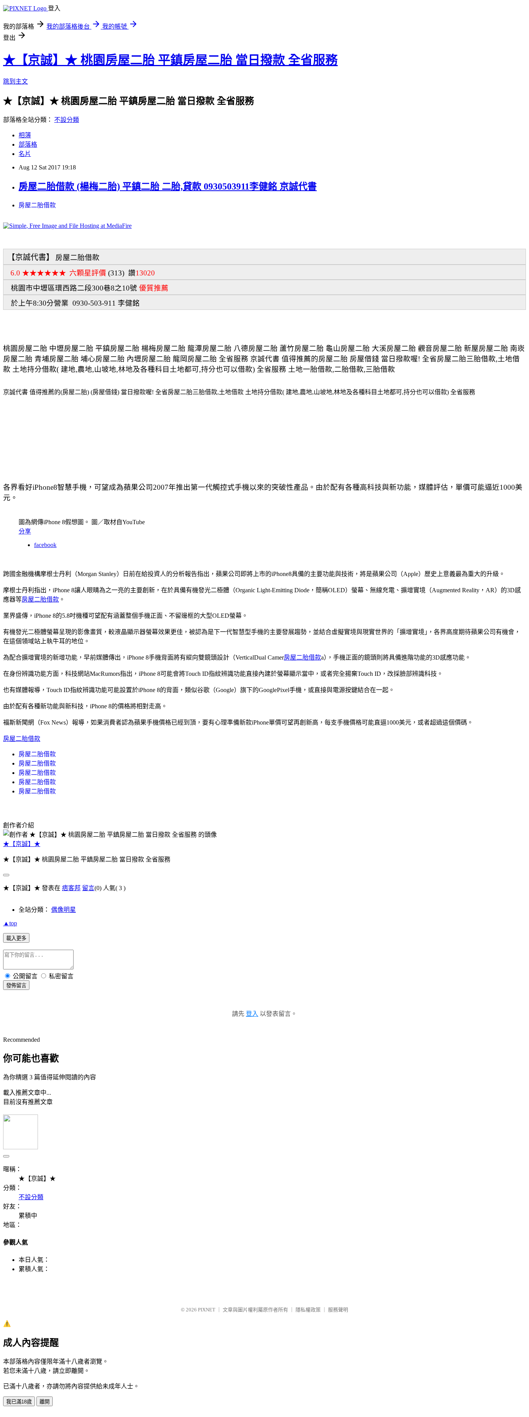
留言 (88, 888)
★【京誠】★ (21, 844)
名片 (25, 153)
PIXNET (206, 1310)
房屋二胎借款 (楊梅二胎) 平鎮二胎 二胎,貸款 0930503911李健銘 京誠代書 (168, 186)
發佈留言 (16, 985)
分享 (25, 531)
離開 (45, 1402)
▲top (10, 923)
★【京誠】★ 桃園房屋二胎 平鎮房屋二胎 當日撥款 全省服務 (170, 60)
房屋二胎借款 (37, 205)
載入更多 (16, 938)
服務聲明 (338, 1310)
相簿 (25, 135)
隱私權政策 (308, 1310)
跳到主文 (15, 81)
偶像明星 (63, 909)
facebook (45, 545)
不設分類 (66, 119)
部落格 (28, 144)
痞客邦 (71, 888)
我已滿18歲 (19, 1402)
